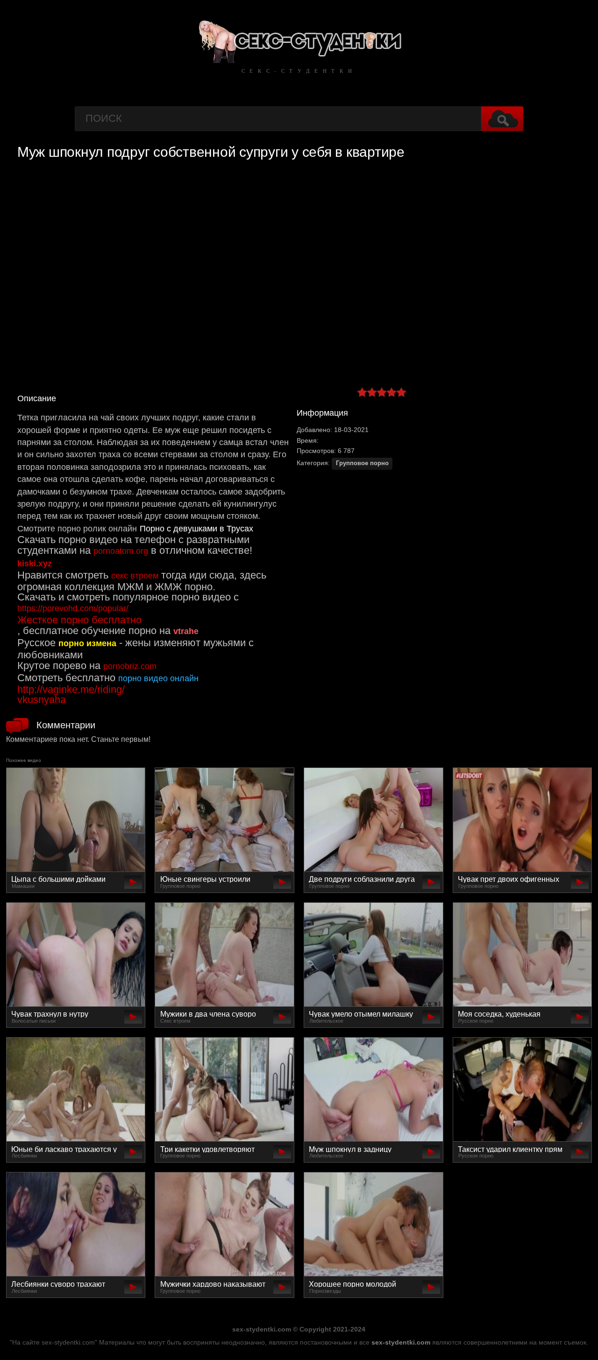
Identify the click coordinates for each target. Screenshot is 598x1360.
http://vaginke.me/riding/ (71, 689)
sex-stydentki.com (400, 1342)
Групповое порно (362, 463)
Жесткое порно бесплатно (79, 620)
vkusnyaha (41, 699)
